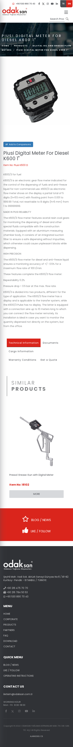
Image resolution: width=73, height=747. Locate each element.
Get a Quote (48, 360)
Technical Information (24, 343)
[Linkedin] (57, 3)
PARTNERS (9, 630)
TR (63, 3)
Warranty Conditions (22, 360)
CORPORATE (10, 619)
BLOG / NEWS (40, 520)
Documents (50, 343)
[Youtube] (52, 3)
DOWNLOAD (10, 641)
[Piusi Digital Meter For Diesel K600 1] (14, 11)
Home (5, 45)
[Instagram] (48, 3)
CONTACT (9, 646)
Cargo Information (21, 351)
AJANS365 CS (36, 736)
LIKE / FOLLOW (40, 531)
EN (69, 3)
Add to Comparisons (19, 144)
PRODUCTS (21, 45)
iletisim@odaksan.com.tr (18, 694)
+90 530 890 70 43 (25, 4)
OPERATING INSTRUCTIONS (18, 675)
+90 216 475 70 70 (17, 588)
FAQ (5, 635)
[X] (43, 4)
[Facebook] (39, 3)
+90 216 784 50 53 (17, 592)
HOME (6, 613)
